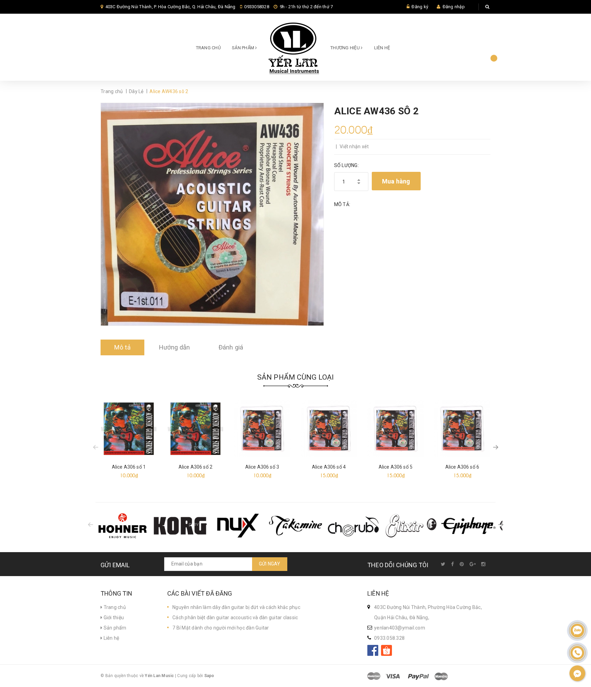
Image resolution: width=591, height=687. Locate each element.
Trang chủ (208, 47)
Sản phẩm (114, 628)
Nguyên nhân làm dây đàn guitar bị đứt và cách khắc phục (236, 607)
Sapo (209, 675)
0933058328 (256, 6)
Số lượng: (346, 165)
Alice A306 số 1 (129, 467)
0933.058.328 (389, 638)
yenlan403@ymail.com (399, 628)
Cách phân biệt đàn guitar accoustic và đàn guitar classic (235, 617)
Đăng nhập (454, 6)
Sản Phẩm (243, 47)
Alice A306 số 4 (329, 467)
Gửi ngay (269, 564)
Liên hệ (382, 47)
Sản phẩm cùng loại (295, 377)
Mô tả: (342, 204)
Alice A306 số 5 (395, 467)
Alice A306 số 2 (195, 467)
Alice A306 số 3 (262, 467)
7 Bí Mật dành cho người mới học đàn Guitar (220, 628)
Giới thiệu (113, 617)
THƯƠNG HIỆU (345, 47)
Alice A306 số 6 (462, 467)
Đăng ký (419, 6)
